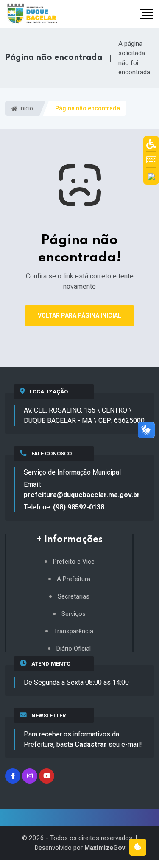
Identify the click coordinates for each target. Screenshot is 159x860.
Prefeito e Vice (74, 562)
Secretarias (73, 596)
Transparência (73, 631)
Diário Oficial (73, 649)
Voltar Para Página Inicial (79, 315)
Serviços (73, 614)
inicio (25, 108)
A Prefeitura (73, 579)
